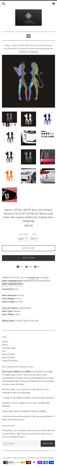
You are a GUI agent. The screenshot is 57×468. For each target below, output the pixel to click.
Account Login (9, 348)
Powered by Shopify (46, 458)
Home (5, 345)
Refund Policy (8, 354)
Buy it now (28, 257)
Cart (4, 351)
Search (5, 341)
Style (34, 234)
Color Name (23, 234)
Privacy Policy (8, 357)
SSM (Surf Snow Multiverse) (27, 458)
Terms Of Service (10, 360)
